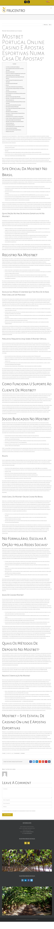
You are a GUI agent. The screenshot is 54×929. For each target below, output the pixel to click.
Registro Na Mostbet (10, 71)
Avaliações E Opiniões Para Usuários (13, 105)
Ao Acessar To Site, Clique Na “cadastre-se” (14, 116)
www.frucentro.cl (28, 833)
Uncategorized (17, 753)
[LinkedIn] (28, 843)
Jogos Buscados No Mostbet (12, 83)
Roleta (7, 85)
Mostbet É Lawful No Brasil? (12, 111)
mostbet (39, 209)
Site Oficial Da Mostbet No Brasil (13, 67)
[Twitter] (31, 880)
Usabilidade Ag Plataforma (11, 128)
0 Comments (23, 753)
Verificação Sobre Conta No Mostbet (13, 119)
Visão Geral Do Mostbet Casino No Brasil (14, 86)
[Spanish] (49, 1)
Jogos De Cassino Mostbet (11, 91)
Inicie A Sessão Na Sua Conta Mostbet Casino (15, 126)
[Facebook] (28, 880)
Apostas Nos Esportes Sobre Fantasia (13, 129)
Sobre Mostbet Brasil (10, 124)
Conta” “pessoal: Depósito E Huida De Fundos (15, 118)
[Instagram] (25, 843)
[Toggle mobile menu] (51, 8)
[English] (47, 1)
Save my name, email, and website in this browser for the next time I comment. (20, 810)
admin (4, 753)
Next (50, 24)
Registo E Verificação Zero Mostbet (13, 96)
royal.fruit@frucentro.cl (28, 831)
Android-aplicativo (10, 131)
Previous (46, 24)
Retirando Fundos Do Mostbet (12, 106)
